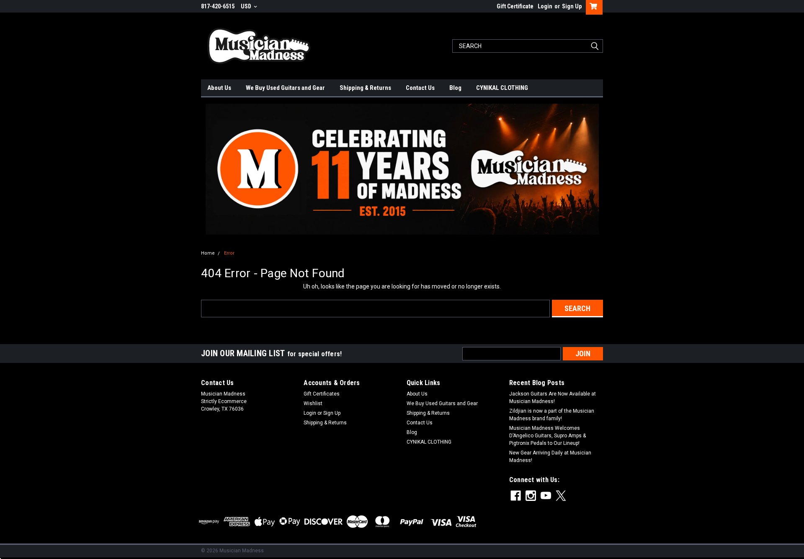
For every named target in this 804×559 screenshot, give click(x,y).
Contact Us (420, 88)
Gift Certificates (322, 394)
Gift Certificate (515, 6)
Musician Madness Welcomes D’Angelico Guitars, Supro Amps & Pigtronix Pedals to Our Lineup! (547, 435)
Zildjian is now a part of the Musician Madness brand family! (551, 414)
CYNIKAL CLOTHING (502, 88)
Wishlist (313, 403)
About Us (219, 88)
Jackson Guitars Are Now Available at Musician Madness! (552, 397)
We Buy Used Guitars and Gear (285, 88)
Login (545, 6)
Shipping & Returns (365, 88)
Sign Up (572, 6)
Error (229, 253)
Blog (455, 88)
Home (208, 253)
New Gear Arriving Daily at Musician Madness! (550, 456)
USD (247, 6)
